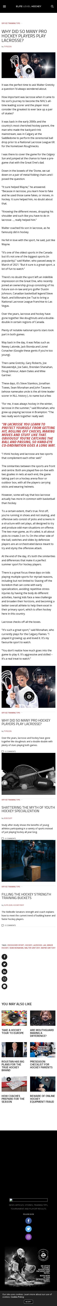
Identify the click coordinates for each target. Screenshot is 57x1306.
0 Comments (10, 751)
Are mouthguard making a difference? (42, 1033)
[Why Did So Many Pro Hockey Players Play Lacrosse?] (28, 687)
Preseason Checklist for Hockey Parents (41, 1064)
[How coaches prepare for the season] (14, 1084)
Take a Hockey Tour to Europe (13, 1031)
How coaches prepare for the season (13, 1099)
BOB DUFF (8, 818)
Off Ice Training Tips (11, 23)
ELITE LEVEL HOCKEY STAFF (14, 905)
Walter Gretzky (32, 948)
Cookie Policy (17, 1296)
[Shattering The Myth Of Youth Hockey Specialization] (28, 774)
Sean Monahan (16, 948)
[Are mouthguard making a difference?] (42, 1018)
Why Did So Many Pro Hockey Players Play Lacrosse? (26, 722)
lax (44, 945)
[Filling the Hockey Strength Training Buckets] (28, 861)
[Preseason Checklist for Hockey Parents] (42, 1049)
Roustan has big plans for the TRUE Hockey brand (13, 1065)
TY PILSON (8, 46)
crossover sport (15, 945)
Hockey (28, 945)
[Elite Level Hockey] (29, 6)
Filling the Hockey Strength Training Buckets (26, 895)
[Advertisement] (28, 1164)
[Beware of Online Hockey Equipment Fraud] (42, 1084)
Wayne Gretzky (48, 948)
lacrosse (37, 945)
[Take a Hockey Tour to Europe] (14, 1018)
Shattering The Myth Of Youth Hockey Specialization (28, 809)
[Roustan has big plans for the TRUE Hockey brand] (14, 1049)
